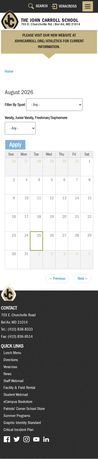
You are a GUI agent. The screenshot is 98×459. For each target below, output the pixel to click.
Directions (11, 360)
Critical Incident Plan (18, 429)
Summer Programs (17, 415)
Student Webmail (16, 394)
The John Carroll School (49, 20)
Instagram (26, 439)
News (7, 374)
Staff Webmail (13, 381)
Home (9, 71)
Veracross (68, 6)
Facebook (7, 439)
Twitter (17, 439)
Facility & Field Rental (19, 387)
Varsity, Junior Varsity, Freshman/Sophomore (36, 117)
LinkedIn (46, 439)
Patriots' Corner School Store (24, 408)
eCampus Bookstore (18, 401)
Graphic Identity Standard (22, 422)
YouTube (36, 439)
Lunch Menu (12, 353)
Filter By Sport (15, 104)
